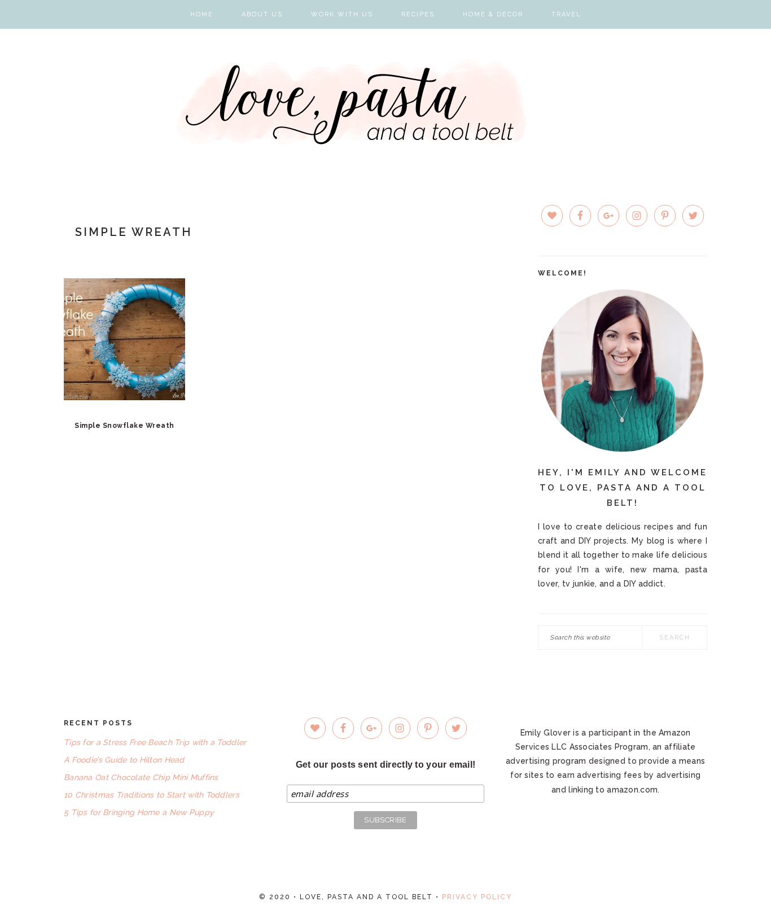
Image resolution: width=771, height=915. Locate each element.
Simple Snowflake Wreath (124, 426)
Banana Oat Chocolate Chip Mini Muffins (141, 777)
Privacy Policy (477, 897)
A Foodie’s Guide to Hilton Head (124, 759)
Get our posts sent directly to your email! (386, 764)
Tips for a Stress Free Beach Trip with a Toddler (155, 742)
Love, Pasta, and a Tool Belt (385, 102)
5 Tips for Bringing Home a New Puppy (139, 812)
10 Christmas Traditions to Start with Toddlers (151, 794)
